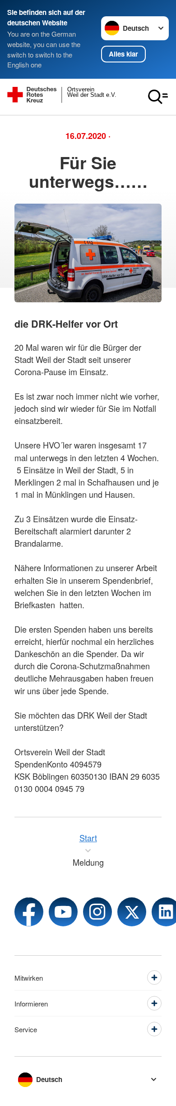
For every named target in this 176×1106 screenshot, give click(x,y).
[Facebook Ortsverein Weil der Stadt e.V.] (28, 911)
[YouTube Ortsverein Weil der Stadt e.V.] (63, 911)
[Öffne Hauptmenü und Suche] (158, 97)
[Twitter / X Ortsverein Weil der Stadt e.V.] (131, 911)
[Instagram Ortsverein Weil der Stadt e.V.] (97, 911)
